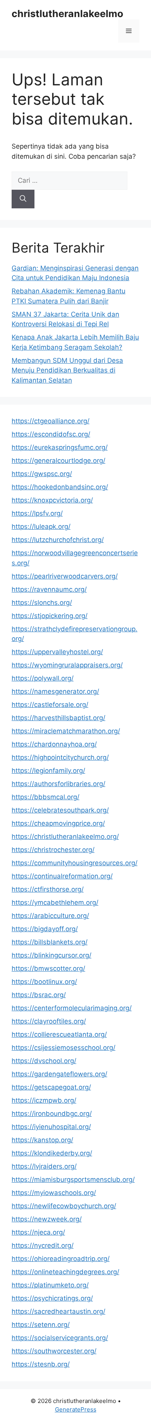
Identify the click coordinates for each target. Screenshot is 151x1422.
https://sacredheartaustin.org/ (58, 1311)
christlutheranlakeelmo (67, 13)
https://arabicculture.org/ (50, 916)
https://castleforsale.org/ (50, 704)
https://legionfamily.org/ (48, 770)
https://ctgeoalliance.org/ (50, 421)
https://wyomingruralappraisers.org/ (67, 665)
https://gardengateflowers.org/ (59, 1074)
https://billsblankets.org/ (50, 942)
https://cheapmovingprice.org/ (58, 823)
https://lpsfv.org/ (37, 513)
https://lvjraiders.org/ (44, 1166)
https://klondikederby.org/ (52, 1153)
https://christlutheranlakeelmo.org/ (65, 836)
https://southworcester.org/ (54, 1351)
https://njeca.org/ (38, 1232)
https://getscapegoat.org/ (51, 1087)
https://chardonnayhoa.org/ (54, 744)
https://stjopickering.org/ (50, 616)
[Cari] (23, 199)
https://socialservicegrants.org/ (60, 1338)
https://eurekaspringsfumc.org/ (60, 447)
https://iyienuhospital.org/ (51, 1127)
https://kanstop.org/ (42, 1140)
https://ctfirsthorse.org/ (48, 889)
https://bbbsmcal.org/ (45, 797)
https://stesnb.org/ (41, 1364)
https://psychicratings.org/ (52, 1298)
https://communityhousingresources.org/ (74, 863)
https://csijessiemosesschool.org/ (63, 1047)
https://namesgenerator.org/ (55, 691)
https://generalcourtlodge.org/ (58, 460)
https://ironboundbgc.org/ (52, 1113)
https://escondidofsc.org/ (51, 434)
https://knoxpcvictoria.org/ (52, 500)
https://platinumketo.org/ (50, 1285)
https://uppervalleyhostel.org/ (57, 652)
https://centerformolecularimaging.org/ (72, 1008)
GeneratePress (75, 1409)
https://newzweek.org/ (47, 1219)
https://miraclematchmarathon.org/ (66, 731)
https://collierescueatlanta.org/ (59, 1034)
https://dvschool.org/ (44, 1061)
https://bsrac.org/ (39, 995)
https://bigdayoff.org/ (45, 929)
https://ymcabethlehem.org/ (55, 902)
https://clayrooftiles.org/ (49, 1021)
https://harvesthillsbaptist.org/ (58, 718)
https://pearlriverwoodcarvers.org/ (65, 576)
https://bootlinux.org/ (44, 982)
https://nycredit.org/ (43, 1245)
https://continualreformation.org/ (62, 876)
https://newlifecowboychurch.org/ (64, 1206)
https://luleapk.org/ (41, 526)
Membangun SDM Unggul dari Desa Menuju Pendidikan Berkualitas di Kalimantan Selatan (67, 370)
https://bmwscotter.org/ (48, 968)
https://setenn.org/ (41, 1324)
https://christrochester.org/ (53, 850)
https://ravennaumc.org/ (49, 589)
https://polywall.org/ (43, 678)
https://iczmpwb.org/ (44, 1100)
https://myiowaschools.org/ (54, 1193)
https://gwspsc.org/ (42, 474)
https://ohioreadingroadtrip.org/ (61, 1259)
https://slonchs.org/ (42, 602)
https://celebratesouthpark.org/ (60, 810)
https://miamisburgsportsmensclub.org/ (73, 1179)
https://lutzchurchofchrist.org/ (58, 540)
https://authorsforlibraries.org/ (58, 784)
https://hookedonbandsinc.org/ (60, 487)
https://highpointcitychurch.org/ (60, 757)
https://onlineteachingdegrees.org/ (65, 1272)
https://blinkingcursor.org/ (51, 955)
